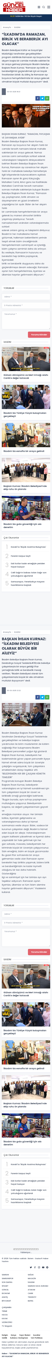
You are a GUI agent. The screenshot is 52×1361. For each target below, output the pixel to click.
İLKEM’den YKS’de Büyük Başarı (26, 16)
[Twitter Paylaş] (42, 98)
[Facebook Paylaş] (37, 98)
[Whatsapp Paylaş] (47, 98)
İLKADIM (17, 27)
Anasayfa (7, 27)
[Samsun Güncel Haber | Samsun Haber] (14, 7)
